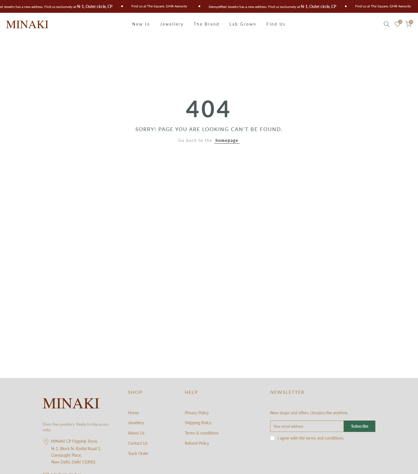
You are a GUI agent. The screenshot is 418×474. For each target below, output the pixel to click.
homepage (227, 140)
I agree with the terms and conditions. (311, 438)
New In (141, 24)
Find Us (276, 24)
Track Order (138, 453)
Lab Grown (242, 24)
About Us (136, 432)
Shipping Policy (198, 422)
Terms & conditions (202, 432)
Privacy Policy (197, 412)
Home (133, 412)
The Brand (207, 24)
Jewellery (172, 24)
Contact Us (138, 443)
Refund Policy (197, 443)
